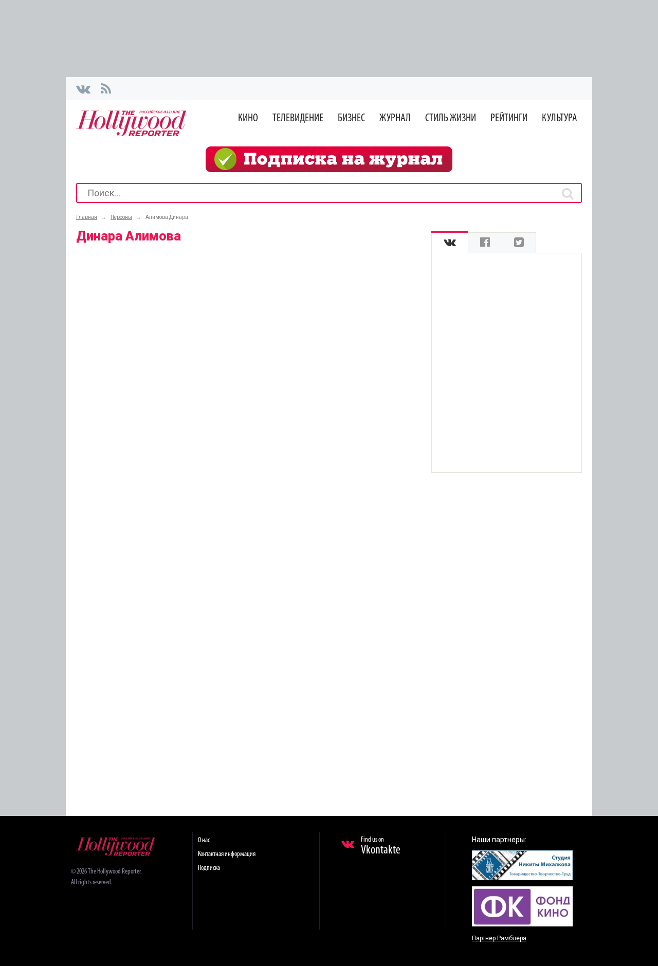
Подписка (209, 868)
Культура (559, 118)
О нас (204, 840)
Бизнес (351, 118)
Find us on (380, 846)
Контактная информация (226, 854)
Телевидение (297, 118)
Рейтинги (508, 118)
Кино (248, 118)
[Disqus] (248, 383)
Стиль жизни (450, 118)
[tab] (449, 242)
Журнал (395, 118)
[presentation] (450, 243)
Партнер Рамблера (499, 938)
